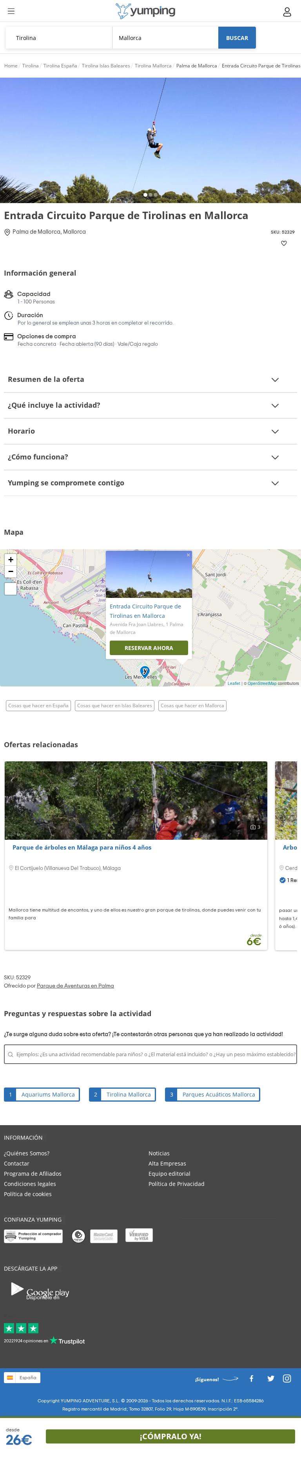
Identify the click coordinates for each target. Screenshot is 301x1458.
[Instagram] (287, 1381)
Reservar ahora (149, 648)
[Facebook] (251, 1381)
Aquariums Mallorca (48, 1094)
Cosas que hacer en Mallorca (192, 705)
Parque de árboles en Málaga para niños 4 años (82, 847)
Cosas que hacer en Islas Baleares (114, 705)
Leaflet (234, 683)
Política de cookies (28, 1194)
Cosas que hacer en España (38, 705)
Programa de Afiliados (33, 1173)
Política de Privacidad (177, 1183)
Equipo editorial (169, 1173)
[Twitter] (271, 1381)
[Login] (287, 12)
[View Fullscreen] (10, 589)
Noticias (159, 1153)
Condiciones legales (30, 1183)
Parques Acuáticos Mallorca (219, 1094)
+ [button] (10, 560)
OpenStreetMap (262, 683)
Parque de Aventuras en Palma (75, 986)
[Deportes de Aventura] (145, 11)
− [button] (10, 571)
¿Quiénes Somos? (26, 1153)
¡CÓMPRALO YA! (170, 1436)
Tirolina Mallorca (129, 1094)
